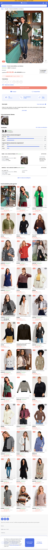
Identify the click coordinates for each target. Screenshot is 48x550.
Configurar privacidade (39, 542)
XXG (17, 81)
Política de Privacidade (14, 545)
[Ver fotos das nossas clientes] (24, 160)
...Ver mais (24, 110)
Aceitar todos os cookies (29, 542)
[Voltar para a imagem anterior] (7, 37)
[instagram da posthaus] (5, 519)
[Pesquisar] (2, 5)
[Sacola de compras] (46, 3)
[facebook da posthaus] (2, 519)
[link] (9, 68)
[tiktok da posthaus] (7, 519)
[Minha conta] (43, 3)
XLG (21, 81)
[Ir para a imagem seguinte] (41, 37)
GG (14, 81)
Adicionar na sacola (24, 87)
